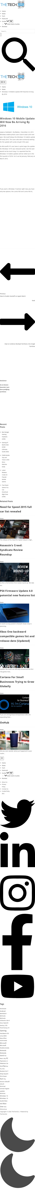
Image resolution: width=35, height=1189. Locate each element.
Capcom (5, 1023)
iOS (8, 1033)
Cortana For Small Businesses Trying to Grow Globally (17, 681)
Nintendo (3, 1050)
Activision (3, 1009)
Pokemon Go (4, 1063)
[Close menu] (2, 758)
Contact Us (5, 789)
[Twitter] (17, 831)
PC (7, 1058)
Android (2, 1011)
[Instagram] (17, 912)
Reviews (4, 26)
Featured (5, 19)
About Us (4, 782)
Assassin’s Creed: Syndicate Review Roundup (11, 550)
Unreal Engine (4, 1088)
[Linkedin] (17, 872)
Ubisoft (7, 1081)
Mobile (7, 1048)
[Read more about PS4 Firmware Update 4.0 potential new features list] (14, 613)
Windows (2, 1093)
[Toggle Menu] (11, 21)
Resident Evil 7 (4, 1071)
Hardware (3, 1033)
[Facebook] (17, 969)
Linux (2, 1036)
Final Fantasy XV (4, 1028)
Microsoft (3, 1043)
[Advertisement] (17, 174)
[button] (8, 21)
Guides (4, 21)
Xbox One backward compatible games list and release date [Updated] (17, 636)
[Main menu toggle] (3, 82)
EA (6, 1025)
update (2, 1091)
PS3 (1, 1066)
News (4, 14)
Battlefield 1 (3, 1013)
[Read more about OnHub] (14, 740)
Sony (1, 1074)
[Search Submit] (1, 34)
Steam (5, 1076)
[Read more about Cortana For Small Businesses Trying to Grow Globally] (14, 704)
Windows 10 (4, 1096)
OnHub (4, 722)
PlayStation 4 (4, 1061)
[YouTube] (17, 1001)
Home (4, 11)
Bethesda (2, 1016)
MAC (5, 1036)
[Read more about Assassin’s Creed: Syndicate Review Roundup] (14, 572)
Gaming (3, 1030)
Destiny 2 (2, 1025)
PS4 (4, 1066)
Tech (3, 16)
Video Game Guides (13, 24)
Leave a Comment (6, 132)
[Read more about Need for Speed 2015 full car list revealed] (14, 529)
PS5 (3, 1069)
